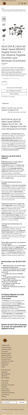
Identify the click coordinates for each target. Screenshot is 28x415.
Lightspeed (3, 410)
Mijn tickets (4, 376)
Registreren (4, 372)
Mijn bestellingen (5, 374)
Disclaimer (4, 387)
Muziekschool (5, 363)
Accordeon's (4, 351)
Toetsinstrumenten (6, 349)
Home (2, 8)
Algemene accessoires (7, 361)
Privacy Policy (5, 388)
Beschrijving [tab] (5, 103)
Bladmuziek (4, 365)
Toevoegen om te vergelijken (9, 96)
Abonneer (21, 402)
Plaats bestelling (14, 93)
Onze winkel (4, 383)
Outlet (3, 367)
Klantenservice (5, 394)
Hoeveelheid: (4, 81)
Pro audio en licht (6, 359)
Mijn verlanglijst (5, 377)
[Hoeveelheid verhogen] (6, 84)
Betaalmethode (5, 390)
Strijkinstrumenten (6, 355)
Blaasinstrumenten (6, 353)
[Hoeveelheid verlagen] (3, 84)
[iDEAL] (14, 412)
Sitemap (3, 396)
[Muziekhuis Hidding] (4, 3)
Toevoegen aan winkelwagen (14, 87)
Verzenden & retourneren (8, 392)
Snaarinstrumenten (6, 347)
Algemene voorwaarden (7, 385)
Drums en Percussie (6, 357)
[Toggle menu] (25, 3)
